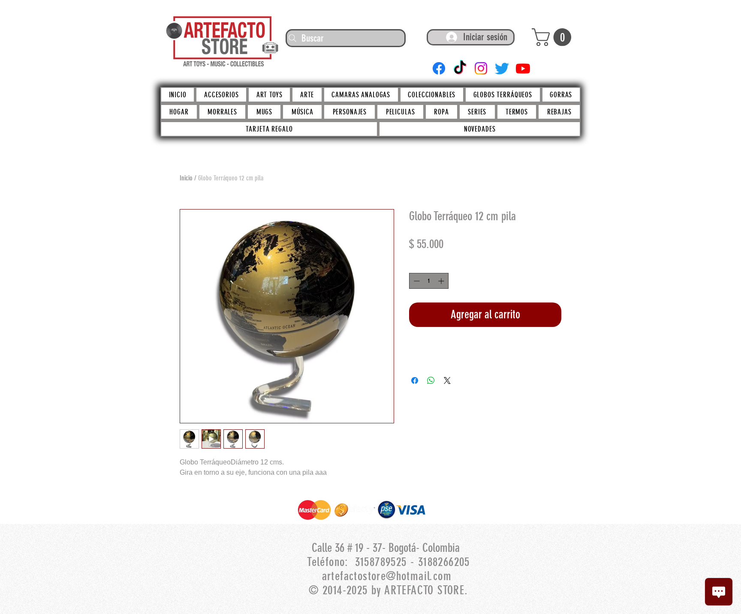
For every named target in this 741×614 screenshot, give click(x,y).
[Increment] (442, 280)
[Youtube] (523, 68)
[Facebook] (439, 68)
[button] (553, 37)
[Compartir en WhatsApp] (431, 380)
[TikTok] (460, 68)
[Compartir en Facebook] (415, 380)
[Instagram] (481, 68)
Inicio (186, 178)
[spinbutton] (429, 280)
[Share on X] (447, 380)
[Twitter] (502, 68)
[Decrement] (415, 280)
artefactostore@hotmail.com (387, 576)
